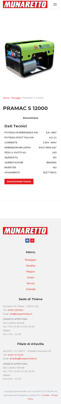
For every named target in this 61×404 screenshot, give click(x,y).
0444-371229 (15, 355)
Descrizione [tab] (30, 118)
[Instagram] (32, 240)
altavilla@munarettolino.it (23, 358)
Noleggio (16, 98)
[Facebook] (27, 240)
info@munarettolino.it (21, 314)
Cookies (46, 395)
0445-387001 (15, 310)
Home (6, 98)
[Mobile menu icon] (55, 4)
